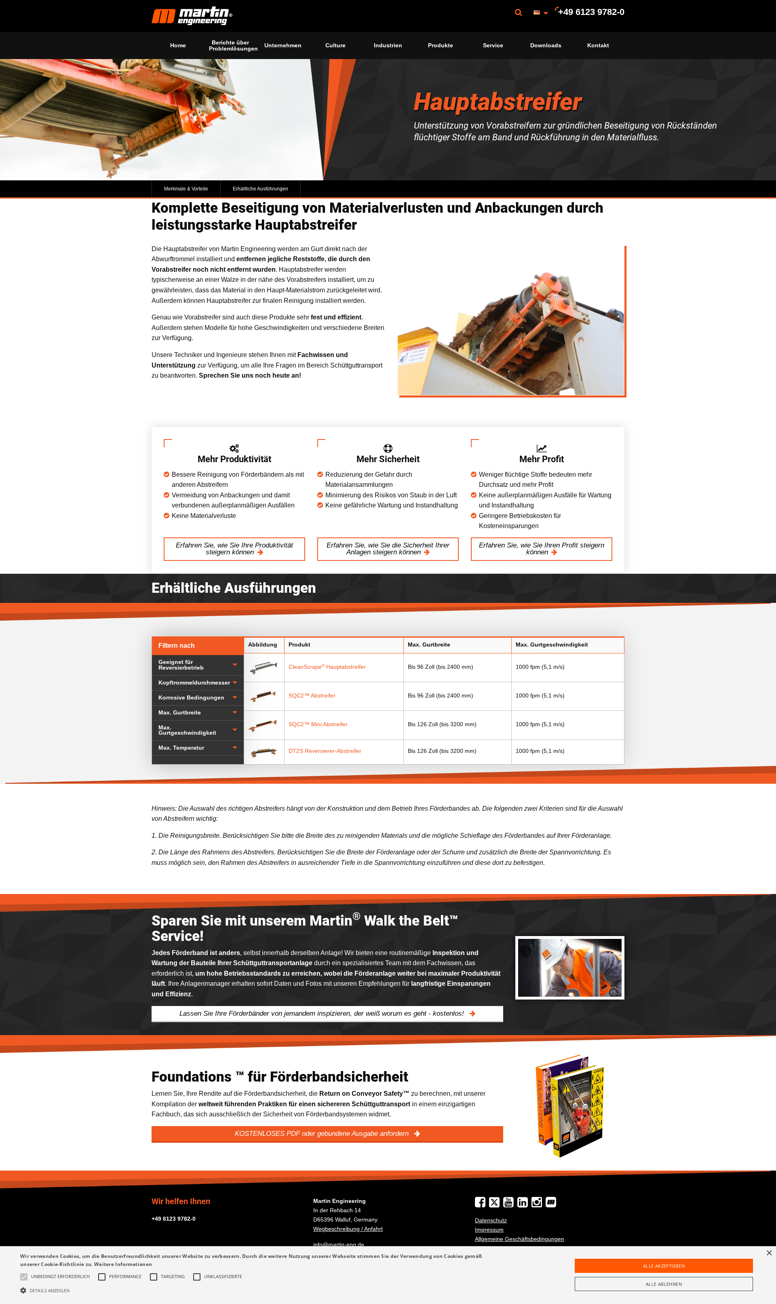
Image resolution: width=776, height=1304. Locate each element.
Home (178, 45)
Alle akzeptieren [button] (664, 1266)
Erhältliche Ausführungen (260, 189)
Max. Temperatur (181, 748)
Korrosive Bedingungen (191, 698)
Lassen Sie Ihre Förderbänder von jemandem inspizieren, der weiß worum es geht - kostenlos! (322, 1013)
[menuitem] (192, 16)
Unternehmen (283, 45)
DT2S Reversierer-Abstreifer (325, 751)
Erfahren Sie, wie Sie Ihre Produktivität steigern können (234, 548)
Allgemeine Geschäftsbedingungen (519, 1239)
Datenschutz (491, 1220)
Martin (192, 16)
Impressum (489, 1229)
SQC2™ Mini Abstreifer (318, 724)
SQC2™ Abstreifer (312, 696)
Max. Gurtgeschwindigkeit (187, 730)
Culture (335, 45)
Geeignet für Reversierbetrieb (181, 665)
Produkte (440, 45)
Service (493, 45)
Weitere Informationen (123, 1264)
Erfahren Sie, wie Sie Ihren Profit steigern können (541, 548)
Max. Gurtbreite (179, 713)
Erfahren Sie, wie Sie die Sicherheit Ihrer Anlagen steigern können (388, 548)
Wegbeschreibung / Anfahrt (348, 1229)
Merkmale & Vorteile (186, 189)
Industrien (388, 45)
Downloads (545, 45)
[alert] (388, 1275)
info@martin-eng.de (338, 1244)
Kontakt (598, 45)
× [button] (769, 1253)
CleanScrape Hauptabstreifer (327, 667)
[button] (259, 1290)
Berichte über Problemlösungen (233, 45)
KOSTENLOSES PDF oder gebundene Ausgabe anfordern (323, 1133)
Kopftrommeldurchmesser (194, 683)
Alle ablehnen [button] (664, 1284)
